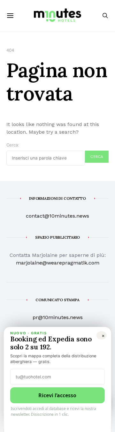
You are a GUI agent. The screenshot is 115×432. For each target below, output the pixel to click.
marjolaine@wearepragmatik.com (57, 263)
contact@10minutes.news (57, 216)
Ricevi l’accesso (57, 395)
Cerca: (12, 144)
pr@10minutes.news (58, 317)
